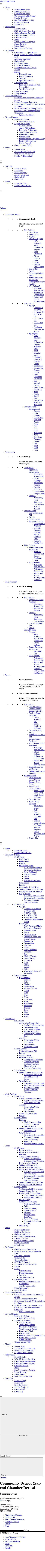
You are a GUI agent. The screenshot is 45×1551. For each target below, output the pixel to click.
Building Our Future (22, 12)
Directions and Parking (23, 48)
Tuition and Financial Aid (29, 1165)
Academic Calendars (22, 59)
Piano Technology (21, 91)
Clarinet (37, 415)
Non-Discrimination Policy (15, 1537)
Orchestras (38, 390)
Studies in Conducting (38, 542)
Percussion (38, 433)
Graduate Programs (37, 529)
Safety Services (20, 93)
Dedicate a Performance (28, 130)
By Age (32, 305)
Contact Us (18, 179)
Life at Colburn (37, 644)
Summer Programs (37, 828)
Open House (33, 232)
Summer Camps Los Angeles (25, 68)
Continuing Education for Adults (39, 329)
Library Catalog (25, 74)
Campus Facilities (21, 63)
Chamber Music (37, 354)
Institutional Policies (12, 1541)
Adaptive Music (37, 347)
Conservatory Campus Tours (39, 492)
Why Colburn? (34, 286)
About (7, 7)
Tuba (35, 443)
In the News (19, 24)
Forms (36, 560)
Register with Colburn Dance (34, 787)
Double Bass (38, 418)
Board (7, 1544)
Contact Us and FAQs (22, 145)
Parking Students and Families (30, 891)
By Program (33, 333)
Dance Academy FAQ (37, 719)
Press (7, 1526)
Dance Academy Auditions (37, 726)
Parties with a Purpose (27, 141)
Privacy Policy (10, 1539)
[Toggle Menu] (1, 3)
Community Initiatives (13, 96)
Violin (36, 448)
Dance (16, 40)
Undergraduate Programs (39, 525)
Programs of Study (36, 521)
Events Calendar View (22, 186)
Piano (36, 392)
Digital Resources (26, 76)
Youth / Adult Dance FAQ (39, 792)
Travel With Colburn (27, 128)
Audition (32, 496)
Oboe (36, 430)
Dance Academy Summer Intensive (35, 710)
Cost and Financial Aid (28, 1051)
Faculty (31, 271)
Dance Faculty (34, 799)
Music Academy (11, 582)
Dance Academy (35, 707)
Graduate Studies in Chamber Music (37, 535)
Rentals (17, 70)
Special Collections (26, 81)
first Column (28, 468)
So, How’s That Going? (23, 156)
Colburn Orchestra (21, 37)
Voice (36, 398)
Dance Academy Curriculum (35, 740)
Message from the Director (39, 672)
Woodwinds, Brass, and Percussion (38, 402)
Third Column (29, 545)
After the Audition (37, 507)
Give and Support (11, 117)
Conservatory (10, 452)
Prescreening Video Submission (31, 1041)
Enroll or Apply (20, 168)
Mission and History (22, 9)
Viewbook (38, 580)
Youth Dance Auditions (39, 796)
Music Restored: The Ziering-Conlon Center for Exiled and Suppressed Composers (28, 111)
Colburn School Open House (25, 52)
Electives (37, 821)
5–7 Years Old (39, 312)
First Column (29, 230)
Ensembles (38, 379)
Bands (36, 260)
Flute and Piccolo (37, 421)
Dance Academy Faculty (28, 1163)
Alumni (8, 147)
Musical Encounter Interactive (25, 102)
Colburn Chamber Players (24, 35)
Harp (35, 426)
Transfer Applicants (38, 488)
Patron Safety (19, 46)
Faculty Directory (21, 18)
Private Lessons (37, 257)
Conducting (38, 366)
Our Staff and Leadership (24, 20)
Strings (36, 394)
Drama (36, 372)
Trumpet (37, 441)
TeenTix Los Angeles (27, 89)
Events (7, 181)
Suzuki (36, 396)
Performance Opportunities (39, 294)
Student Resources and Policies (36, 278)
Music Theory (39, 387)
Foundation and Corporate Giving (32, 139)
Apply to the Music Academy (30, 1098)
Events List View (20, 183)
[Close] (1, 160)
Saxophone (38, 437)
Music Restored (20, 44)
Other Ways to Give (26, 121)
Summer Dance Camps (28, 1191)
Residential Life (30, 1131)
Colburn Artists (34, 519)
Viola (36, 446)
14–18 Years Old (30, 917)
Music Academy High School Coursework (38, 637)
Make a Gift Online (21, 119)
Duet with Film (30, 1210)
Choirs (36, 262)
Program (32, 632)
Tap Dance (38, 825)
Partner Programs (20, 83)
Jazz (35, 381)
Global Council (25, 143)
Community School (12, 214)
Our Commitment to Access (24, 16)
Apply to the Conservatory (34, 471)
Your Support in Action (28, 132)
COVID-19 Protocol (22, 65)
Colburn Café (19, 61)
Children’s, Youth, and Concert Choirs (38, 360)
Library (17, 72)
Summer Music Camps (39, 266)
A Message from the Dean (39, 289)
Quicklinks (9, 166)
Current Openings (37, 479)
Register (32, 237)
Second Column (30, 407)
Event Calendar (20, 29)
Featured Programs (36, 239)
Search (2, 1456)
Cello (36, 413)
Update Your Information (23, 154)
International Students (38, 484)
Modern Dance (39, 823)
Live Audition (39, 504)
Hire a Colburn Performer (14, 1519)
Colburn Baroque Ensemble (25, 33)
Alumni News (19, 149)
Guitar (36, 424)
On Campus (9, 50)
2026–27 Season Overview (24, 31)
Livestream (18, 171)
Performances (10, 27)
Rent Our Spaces (20, 173)
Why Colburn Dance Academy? (37, 744)
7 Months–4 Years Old (38, 309)
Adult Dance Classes (38, 807)
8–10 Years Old (30, 913)
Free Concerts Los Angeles (24, 42)
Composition (38, 368)
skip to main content (7, 1)
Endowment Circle (26, 134)
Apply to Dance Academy (35, 714)
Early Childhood (38, 253)
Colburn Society (25, 126)
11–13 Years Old (30, 915)
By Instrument (34, 409)
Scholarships (33, 269)
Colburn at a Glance (22, 14)
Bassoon (37, 411)
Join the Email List (21, 175)
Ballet (36, 810)
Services (22, 78)
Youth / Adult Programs (34, 802)
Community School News (29, 887)
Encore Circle (24, 137)
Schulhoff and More (26, 115)
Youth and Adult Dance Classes (35, 779)
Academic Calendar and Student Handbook (39, 555)
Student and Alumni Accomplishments (31, 901)
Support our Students (22, 124)
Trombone (37, 439)
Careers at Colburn (21, 22)
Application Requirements (39, 475)
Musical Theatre (37, 384)
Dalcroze (37, 370)
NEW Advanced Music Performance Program (33, 869)
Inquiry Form (34, 234)
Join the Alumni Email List (24, 152)
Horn (36, 428)
